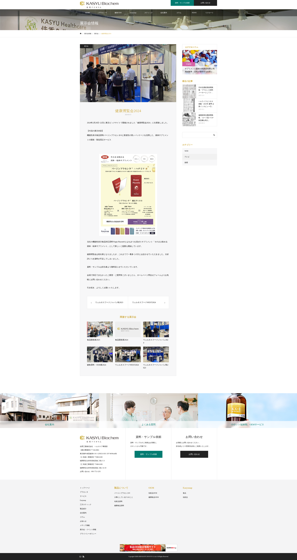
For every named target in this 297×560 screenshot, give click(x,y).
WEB (186, 151)
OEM (151, 488)
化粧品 (185, 497)
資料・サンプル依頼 (182, 3)
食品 (184, 493)
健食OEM (118, 13)
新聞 (186, 162)
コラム (178, 13)
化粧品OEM (152, 493)
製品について (121, 488)
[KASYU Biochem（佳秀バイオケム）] (99, 4)
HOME (87, 13)
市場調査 (188, 64)
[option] (199, 62)
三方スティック (85, 504)
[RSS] (83, 556)
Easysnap (133, 13)
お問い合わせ (205, 3)
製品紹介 (83, 509)
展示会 (86, 46)
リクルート (209, 13)
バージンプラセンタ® (122, 493)
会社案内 (163, 13)
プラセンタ (103, 13)
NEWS (194, 13)
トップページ (85, 488)
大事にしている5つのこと (123, 497)
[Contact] (80, 556)
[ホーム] (80, 33)
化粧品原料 (118, 501)
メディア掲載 (85, 525)
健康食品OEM (153, 497)
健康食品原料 (119, 505)
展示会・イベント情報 (88, 529)
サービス (83, 496)
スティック (148, 13)
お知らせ (83, 521)
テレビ (187, 157)
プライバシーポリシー (88, 534)
